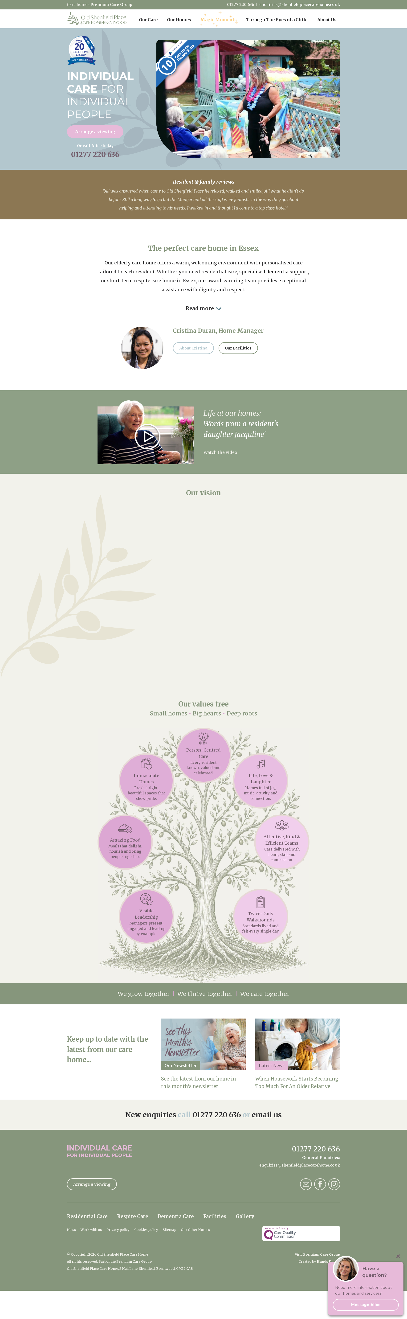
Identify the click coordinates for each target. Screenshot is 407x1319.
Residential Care (87, 1216)
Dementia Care (176, 1216)
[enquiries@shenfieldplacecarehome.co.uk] (306, 1184)
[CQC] (301, 1233)
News (71, 1230)
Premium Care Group (111, 4)
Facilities (214, 1216)
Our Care (148, 19)
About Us (327, 19)
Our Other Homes (195, 1230)
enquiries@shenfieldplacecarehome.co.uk (299, 4)
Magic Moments (218, 19)
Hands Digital (328, 1261)
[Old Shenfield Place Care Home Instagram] (334, 1184)
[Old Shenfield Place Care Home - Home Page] (97, 19)
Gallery (245, 1216)
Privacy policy (118, 1230)
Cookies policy (146, 1230)
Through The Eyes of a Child (277, 19)
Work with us (91, 1230)
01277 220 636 (240, 4)
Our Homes (179, 19)
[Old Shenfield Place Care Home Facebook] (320, 1184)
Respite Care (132, 1216)
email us (267, 1114)
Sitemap (169, 1230)
